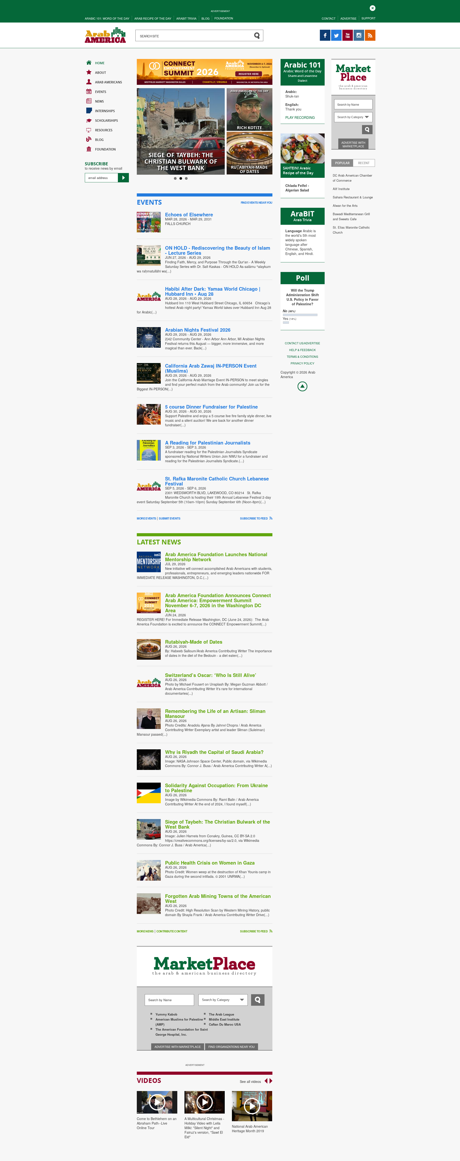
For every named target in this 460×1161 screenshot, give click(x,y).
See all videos (250, 1081)
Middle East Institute (224, 1019)
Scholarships (106, 120)
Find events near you (256, 202)
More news (145, 931)
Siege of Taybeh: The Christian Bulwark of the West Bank (217, 824)
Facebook (325, 32)
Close (372, 7)
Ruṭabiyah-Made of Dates (193, 641)
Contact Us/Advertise (302, 343)
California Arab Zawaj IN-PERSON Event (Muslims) (211, 368)
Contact (328, 18)
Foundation (223, 18)
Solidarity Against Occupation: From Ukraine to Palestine (216, 788)
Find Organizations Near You (231, 1047)
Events (100, 92)
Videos (149, 1080)
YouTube (347, 32)
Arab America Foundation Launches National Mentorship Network (216, 557)
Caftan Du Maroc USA (225, 1024)
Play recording (300, 117)
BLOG (99, 140)
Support (368, 18)
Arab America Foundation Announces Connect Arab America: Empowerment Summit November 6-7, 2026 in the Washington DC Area (218, 603)
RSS (368, 32)
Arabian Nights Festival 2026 (197, 329)
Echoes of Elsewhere (189, 214)
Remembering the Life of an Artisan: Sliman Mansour (215, 713)
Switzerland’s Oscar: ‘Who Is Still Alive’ (211, 674)
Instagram (359, 32)
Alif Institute (341, 188)
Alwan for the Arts (345, 205)
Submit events (169, 518)
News (99, 101)
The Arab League (221, 1014)
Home (99, 63)
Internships (105, 111)
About (100, 72)
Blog (205, 18)
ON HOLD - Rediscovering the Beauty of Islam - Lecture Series (217, 250)
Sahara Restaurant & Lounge (353, 197)
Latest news (159, 542)
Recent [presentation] (363, 163)
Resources (103, 130)
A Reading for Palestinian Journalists (207, 442)
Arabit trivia (186, 18)
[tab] (342, 163)
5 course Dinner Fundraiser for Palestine (211, 406)
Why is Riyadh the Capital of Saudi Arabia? (214, 751)
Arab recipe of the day (152, 18)
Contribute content (171, 931)
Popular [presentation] (342, 163)
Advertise (348, 18)
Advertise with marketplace (353, 144)
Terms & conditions (302, 356)
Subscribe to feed (254, 518)
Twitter (336, 32)
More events (146, 518)
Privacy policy (302, 363)
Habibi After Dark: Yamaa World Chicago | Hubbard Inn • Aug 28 (212, 291)
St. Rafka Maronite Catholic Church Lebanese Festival (217, 481)
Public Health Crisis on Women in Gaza (210, 862)
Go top (300, 386)
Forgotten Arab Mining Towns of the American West (218, 898)
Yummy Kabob (166, 1014)
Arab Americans (108, 82)
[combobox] (353, 117)
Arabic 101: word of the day (107, 18)
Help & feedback (302, 350)
